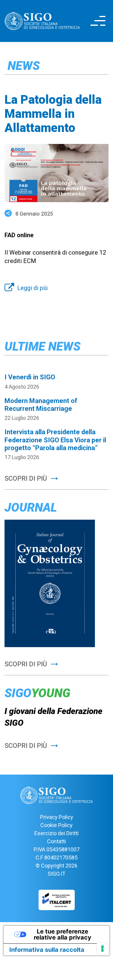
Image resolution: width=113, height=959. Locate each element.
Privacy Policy (56, 817)
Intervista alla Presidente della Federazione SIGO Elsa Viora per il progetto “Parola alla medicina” (55, 440)
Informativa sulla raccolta (46, 949)
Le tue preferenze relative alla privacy (62, 934)
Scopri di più (26, 478)
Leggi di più (32, 287)
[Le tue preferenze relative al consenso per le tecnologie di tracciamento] (102, 948)
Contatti (56, 841)
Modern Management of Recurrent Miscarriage (41, 404)
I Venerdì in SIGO (30, 377)
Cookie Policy (56, 825)
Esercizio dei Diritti (56, 833)
